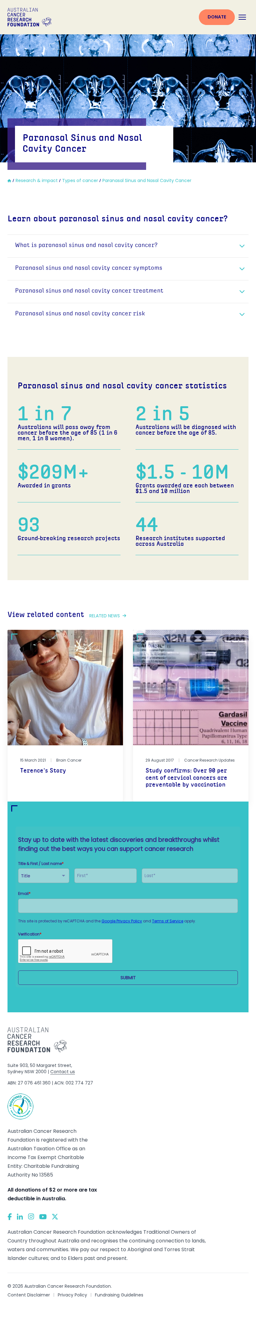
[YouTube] (43, 1216)
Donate (217, 17)
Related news (104, 616)
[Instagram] (31, 1216)
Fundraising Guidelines (119, 1295)
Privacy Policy (72, 1295)
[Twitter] (55, 1217)
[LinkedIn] (20, 1216)
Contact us (62, 1072)
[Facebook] (9, 1216)
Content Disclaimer (28, 1295)
